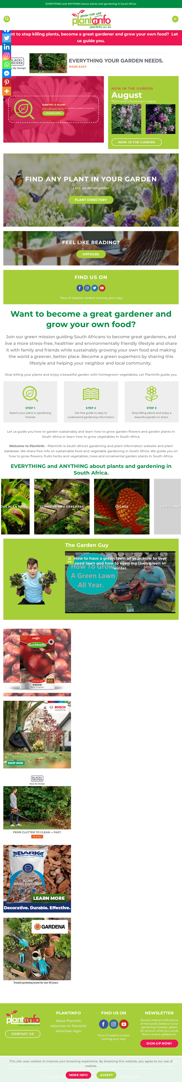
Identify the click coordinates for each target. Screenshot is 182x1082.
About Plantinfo (68, 1021)
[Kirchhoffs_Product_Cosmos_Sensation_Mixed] (37, 662)
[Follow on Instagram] (87, 288)
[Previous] (116, 122)
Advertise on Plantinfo (68, 1026)
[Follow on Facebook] (80, 288)
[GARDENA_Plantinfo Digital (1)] (37, 951)
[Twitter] (6, 37)
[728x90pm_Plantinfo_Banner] (84, 63)
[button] (7, 19)
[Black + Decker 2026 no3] (37, 806)
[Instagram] (6, 55)
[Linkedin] (6, 46)
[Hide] (4, 100)
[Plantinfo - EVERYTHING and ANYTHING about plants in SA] (91, 19)
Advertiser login (68, 1031)
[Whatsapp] (6, 64)
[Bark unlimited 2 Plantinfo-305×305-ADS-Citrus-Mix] (37, 878)
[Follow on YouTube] (102, 288)
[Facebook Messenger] (6, 73)
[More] (6, 91)
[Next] (171, 122)
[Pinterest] (6, 82)
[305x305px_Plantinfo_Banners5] (37, 734)
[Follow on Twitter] (94, 288)
